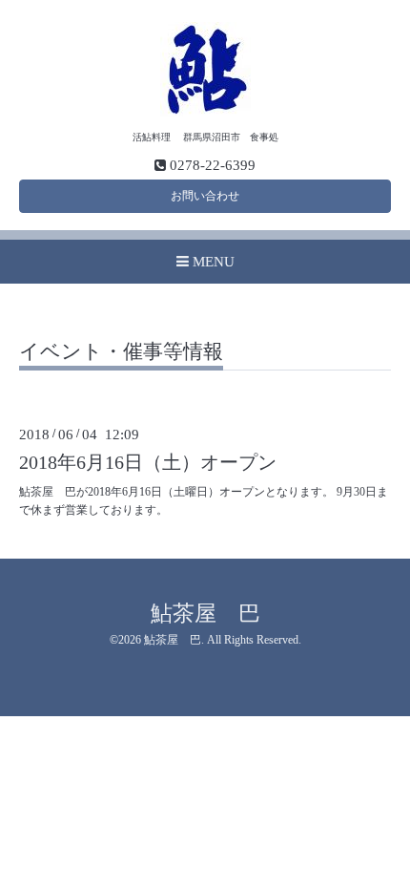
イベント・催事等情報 (121, 352)
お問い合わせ (205, 195)
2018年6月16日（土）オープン (148, 463)
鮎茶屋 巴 (205, 613)
